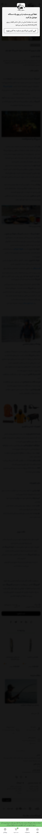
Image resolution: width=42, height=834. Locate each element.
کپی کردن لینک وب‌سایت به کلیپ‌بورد (21, 30)
